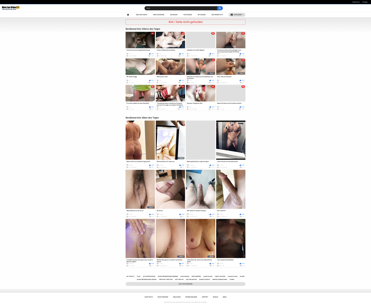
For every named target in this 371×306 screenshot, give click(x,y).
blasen (242, 276)
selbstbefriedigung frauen (146, 279)
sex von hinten (191, 279)
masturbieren (196, 276)
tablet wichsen (220, 276)
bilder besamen (184, 276)
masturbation (179, 279)
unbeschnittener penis (166, 279)
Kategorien (187, 14)
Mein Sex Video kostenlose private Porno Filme (182, 302)
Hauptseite (128, 14)
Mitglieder (202, 14)
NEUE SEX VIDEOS (141, 14)
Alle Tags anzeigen (185, 284)
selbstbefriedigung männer (168, 276)
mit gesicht (130, 276)
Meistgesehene (158, 14)
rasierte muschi (204, 279)
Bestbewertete (217, 14)
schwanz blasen (232, 276)
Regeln (215, 297)
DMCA (225, 297)
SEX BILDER (173, 14)
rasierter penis (207, 276)
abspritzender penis (219, 279)
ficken (232, 279)
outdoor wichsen (149, 276)
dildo (138, 276)
